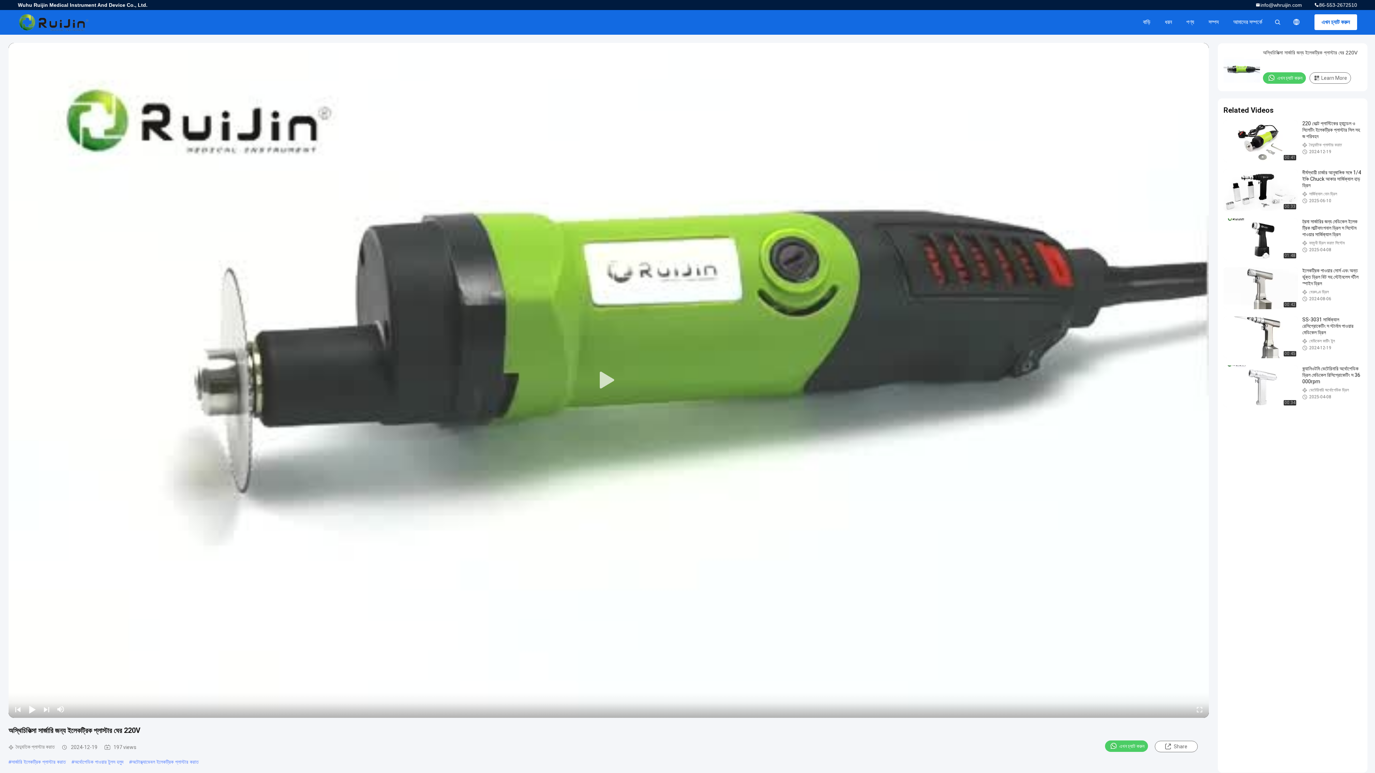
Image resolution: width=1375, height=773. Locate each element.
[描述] (1296, 22)
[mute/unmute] (61, 709)
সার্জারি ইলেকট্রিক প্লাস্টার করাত (38, 762)
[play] (609, 380)
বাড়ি (1146, 22)
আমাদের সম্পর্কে (1247, 22)
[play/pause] (32, 709)
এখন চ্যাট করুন (1336, 22)
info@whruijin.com (1281, 5)
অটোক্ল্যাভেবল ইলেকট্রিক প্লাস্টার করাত (165, 762)
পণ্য (1190, 22)
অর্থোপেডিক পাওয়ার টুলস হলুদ (99, 762)
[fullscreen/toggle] (1199, 709)
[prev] (18, 709)
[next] (46, 709)
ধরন (1168, 22)
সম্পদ (1213, 22)
